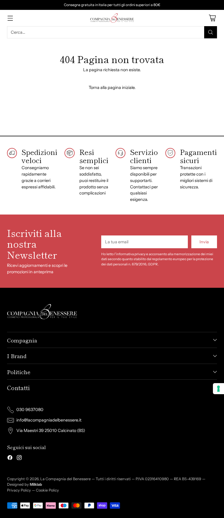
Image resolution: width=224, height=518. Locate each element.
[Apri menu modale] (10, 18)
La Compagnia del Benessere (65, 479)
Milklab (36, 484)
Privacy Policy (19, 490)
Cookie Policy (47, 490)
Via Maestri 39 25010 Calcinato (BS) (50, 430)
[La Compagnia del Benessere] (112, 18)
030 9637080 (29, 409)
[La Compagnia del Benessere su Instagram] (19, 458)
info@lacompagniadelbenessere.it (48, 420)
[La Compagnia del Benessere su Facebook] (9, 458)
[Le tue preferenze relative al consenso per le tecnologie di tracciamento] (218, 388)
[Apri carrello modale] (212, 18)
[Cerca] (210, 32)
